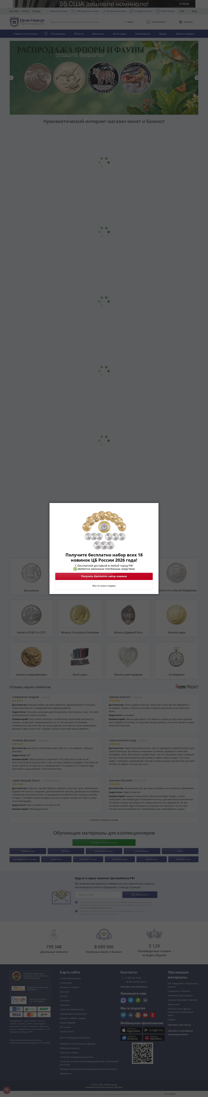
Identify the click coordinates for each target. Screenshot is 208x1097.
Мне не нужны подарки (104, 586)
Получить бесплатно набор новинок (104, 576)
